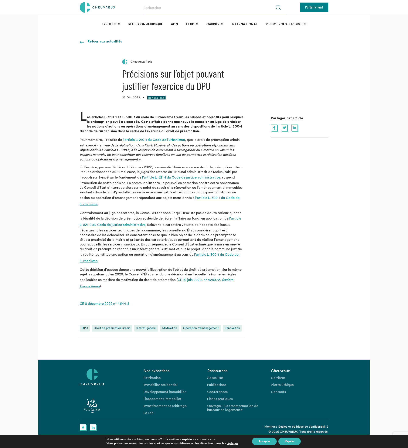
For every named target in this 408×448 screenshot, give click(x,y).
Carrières (214, 24)
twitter (284, 128)
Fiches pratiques (220, 399)
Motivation (169, 328)
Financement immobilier (162, 399)
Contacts (278, 392)
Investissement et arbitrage (165, 406)
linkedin (294, 128)
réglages (232, 443)
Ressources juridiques (286, 24)
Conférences (217, 392)
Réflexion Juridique (145, 24)
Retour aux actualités (105, 41)
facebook (274, 128)
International (244, 24)
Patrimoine (152, 378)
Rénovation (232, 328)
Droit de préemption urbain (112, 328)
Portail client (314, 7)
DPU (85, 328)
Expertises (111, 24)
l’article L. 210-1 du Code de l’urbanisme (154, 140)
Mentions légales (275, 426)
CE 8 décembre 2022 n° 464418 (104, 303)
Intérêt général (146, 328)
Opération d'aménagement (201, 328)
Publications (216, 385)
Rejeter (289, 441)
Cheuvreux (97, 7)
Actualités (215, 378)
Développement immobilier (164, 392)
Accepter (264, 441)
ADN (174, 24)
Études (192, 24)
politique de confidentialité (310, 426)
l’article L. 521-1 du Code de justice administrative (181, 177)
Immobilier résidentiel (160, 385)
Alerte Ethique (282, 385)
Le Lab (148, 413)
